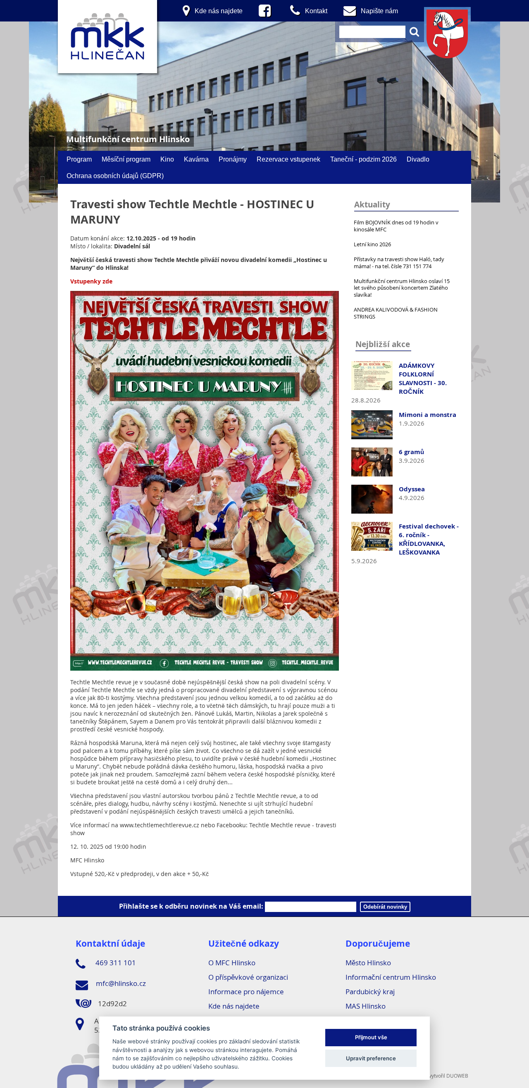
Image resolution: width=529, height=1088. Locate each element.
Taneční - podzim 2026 (363, 159)
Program (79, 159)
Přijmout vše (371, 1037)
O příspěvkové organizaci (248, 977)
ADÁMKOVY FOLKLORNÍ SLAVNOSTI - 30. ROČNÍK (423, 378)
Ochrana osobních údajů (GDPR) (115, 175)
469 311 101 (115, 962)
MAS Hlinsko (366, 1006)
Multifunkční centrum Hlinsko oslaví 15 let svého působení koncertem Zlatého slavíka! (402, 288)
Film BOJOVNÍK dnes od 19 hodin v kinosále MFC (396, 226)
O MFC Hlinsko (231, 962)
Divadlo (418, 159)
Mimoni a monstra (427, 414)
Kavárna (196, 159)
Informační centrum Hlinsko (391, 977)
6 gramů (411, 452)
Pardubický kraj (370, 991)
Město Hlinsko (368, 962)
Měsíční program (126, 159)
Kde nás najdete (234, 1006)
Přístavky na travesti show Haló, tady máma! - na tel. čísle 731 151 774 (399, 262)
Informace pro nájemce (246, 991)
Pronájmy (233, 159)
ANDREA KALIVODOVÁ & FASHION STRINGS (396, 313)
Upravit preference (371, 1058)
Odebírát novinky (385, 907)
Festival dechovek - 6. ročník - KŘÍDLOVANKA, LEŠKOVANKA (429, 539)
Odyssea (412, 489)
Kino (167, 159)
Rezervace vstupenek (288, 159)
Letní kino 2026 (372, 244)
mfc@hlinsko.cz (120, 983)
